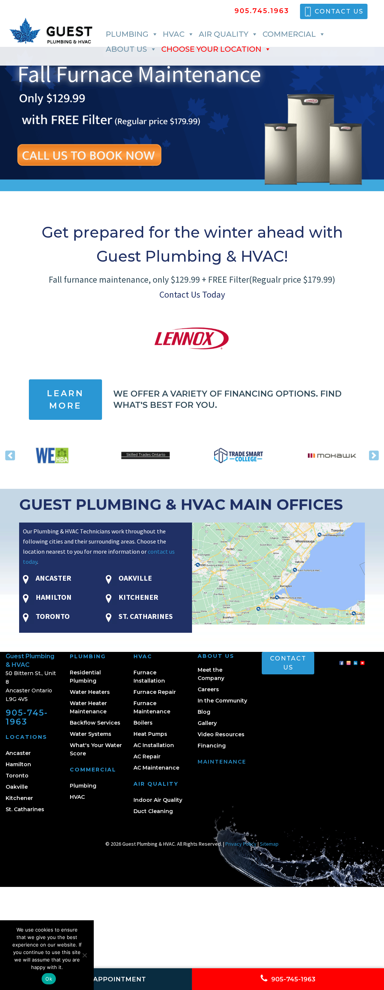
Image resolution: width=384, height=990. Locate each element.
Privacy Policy (240, 843)
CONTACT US (339, 11)
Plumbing (127, 34)
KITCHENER (137, 597)
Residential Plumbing (85, 676)
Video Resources (221, 734)
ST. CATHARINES (145, 616)
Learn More (65, 399)
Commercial (289, 34)
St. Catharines (25, 809)
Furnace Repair (155, 692)
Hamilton (18, 764)
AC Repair (147, 756)
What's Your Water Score (96, 749)
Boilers (143, 722)
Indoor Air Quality (158, 800)
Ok (48, 979)
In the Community (222, 700)
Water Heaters (90, 692)
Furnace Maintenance (152, 707)
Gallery (207, 723)
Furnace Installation (149, 676)
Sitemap (269, 843)
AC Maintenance (156, 767)
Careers (208, 689)
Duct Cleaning (153, 811)
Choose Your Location (211, 49)
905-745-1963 (27, 717)
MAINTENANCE (222, 761)
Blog (204, 711)
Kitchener (19, 798)
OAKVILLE (134, 578)
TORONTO (52, 616)
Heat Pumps (150, 734)
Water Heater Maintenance (88, 707)
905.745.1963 (261, 11)
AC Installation (154, 745)
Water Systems (90, 734)
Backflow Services (95, 722)
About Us (126, 49)
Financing (212, 745)
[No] (84, 955)
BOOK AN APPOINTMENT (101, 979)
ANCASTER (52, 578)
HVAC (173, 34)
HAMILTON (53, 597)
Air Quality (223, 34)
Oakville (17, 786)
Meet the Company (211, 673)
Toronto (17, 775)
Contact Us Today (192, 294)
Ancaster (18, 753)
